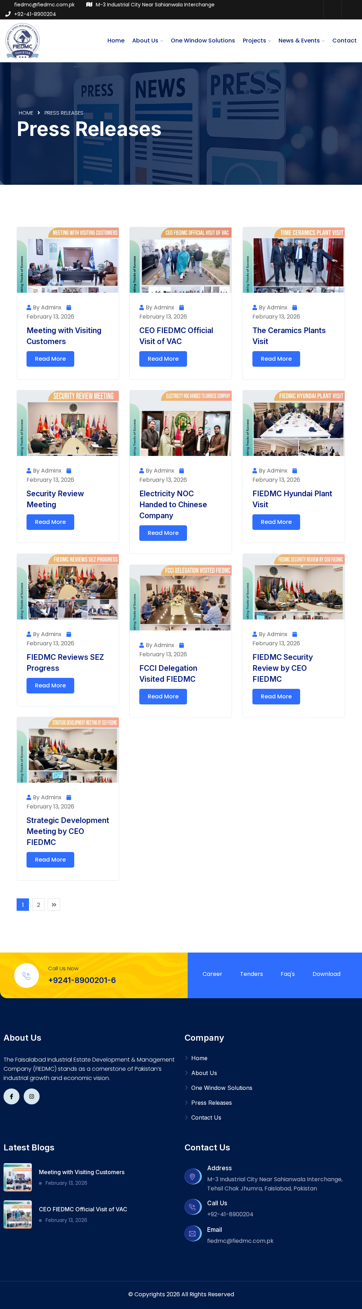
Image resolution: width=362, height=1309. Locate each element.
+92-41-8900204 (35, 14)
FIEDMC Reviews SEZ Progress (65, 663)
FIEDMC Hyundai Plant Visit (292, 499)
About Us (145, 40)
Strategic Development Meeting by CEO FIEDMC (68, 831)
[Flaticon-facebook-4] (11, 1096)
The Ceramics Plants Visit (289, 336)
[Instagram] (350, 9)
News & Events (299, 40)
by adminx (47, 307)
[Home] (23, 40)
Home (115, 40)
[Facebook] (332, 9)
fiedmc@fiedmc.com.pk (44, 4)
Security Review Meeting (55, 499)
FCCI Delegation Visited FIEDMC (168, 674)
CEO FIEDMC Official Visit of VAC (176, 336)
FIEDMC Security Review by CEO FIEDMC (282, 668)
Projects (254, 40)
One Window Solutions (203, 40)
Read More (50, 359)
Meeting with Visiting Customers (64, 336)
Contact (344, 40)
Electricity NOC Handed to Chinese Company (173, 504)
